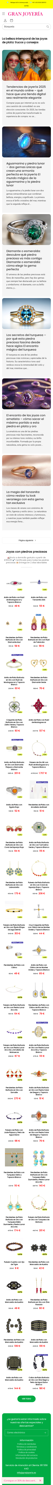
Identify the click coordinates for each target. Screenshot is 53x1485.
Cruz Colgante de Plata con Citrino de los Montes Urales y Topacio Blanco (39, 927)
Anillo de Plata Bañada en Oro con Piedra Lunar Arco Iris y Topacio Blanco (39, 1048)
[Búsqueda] (48, 27)
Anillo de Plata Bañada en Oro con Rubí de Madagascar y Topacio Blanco (14, 681)
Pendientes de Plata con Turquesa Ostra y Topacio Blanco (14, 1174)
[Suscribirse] (45, 1433)
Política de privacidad (26, 1449)
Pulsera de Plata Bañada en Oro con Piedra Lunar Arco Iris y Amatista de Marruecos (14, 1048)
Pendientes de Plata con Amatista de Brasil (39, 806)
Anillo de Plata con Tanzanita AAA (39, 598)
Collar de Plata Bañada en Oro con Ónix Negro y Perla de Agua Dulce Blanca (39, 1381)
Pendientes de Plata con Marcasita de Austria (39, 1263)
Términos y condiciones (26, 1447)
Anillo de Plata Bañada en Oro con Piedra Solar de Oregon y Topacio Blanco (39, 1091)
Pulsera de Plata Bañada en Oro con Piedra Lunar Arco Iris (14, 1007)
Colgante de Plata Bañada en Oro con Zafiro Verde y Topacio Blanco (14, 723)
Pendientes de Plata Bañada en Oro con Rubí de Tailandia (39, 639)
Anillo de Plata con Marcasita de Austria (14, 1301)
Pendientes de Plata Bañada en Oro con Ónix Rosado (38, 1302)
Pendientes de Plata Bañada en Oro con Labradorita (14, 884)
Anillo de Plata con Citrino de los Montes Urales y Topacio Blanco (38, 967)
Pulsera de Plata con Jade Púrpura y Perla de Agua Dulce (14, 1132)
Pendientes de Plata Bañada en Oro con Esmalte (14, 1090)
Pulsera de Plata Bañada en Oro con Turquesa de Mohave (39, 1219)
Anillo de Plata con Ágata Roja (14, 806)
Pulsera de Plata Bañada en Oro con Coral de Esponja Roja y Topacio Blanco (39, 886)
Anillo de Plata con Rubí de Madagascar (39, 721)
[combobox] (26, 27)
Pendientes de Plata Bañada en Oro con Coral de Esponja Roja (14, 844)
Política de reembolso (26, 1444)
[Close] (40, 1480)
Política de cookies (27, 1452)
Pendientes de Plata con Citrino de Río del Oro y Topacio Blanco (39, 1007)
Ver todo (26, 1398)
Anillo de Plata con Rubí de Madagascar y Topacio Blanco (14, 599)
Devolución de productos (26, 1458)
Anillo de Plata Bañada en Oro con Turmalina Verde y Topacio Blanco (39, 844)
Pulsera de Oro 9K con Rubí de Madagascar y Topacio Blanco (39, 764)
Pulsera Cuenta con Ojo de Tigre (14, 1263)
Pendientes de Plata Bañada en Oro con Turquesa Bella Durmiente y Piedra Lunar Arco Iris (38, 1177)
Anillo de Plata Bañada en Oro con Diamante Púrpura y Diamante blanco (14, 766)
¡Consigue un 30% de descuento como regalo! (20, 1480)
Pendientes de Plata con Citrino (14, 966)
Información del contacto (27, 1455)
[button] (3, 14)
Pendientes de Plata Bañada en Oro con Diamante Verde (38, 679)
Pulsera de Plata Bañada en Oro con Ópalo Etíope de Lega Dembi (14, 927)
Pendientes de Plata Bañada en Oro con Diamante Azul (14, 639)
